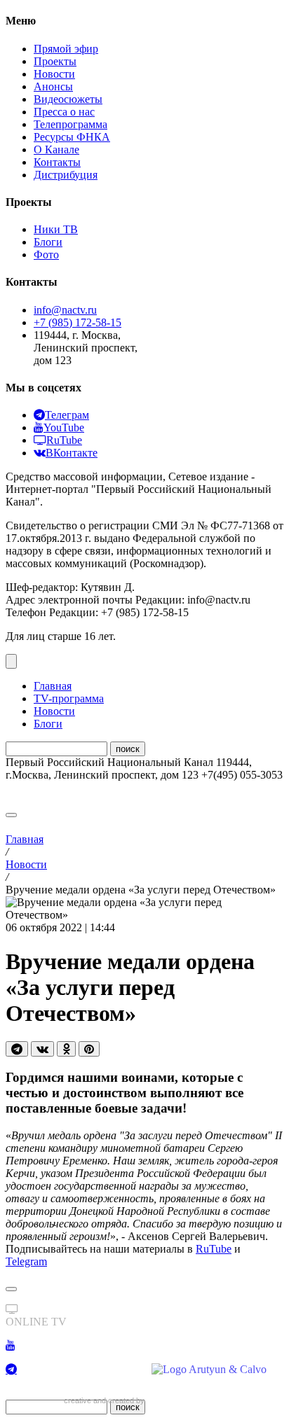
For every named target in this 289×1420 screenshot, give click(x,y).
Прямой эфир (66, 49)
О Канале (56, 149)
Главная (53, 686)
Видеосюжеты (68, 99)
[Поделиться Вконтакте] (42, 1049)
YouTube (63, 427)
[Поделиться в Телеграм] (17, 1049)
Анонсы (53, 86)
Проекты (55, 61)
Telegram (26, 1261)
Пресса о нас (64, 112)
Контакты (57, 162)
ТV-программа (69, 698)
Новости (54, 74)
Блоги (48, 242)
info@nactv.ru (65, 310)
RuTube (64, 440)
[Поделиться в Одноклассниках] (66, 1049)
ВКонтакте (72, 453)
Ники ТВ (56, 229)
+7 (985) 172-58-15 (77, 322)
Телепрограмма (70, 124)
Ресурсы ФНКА (72, 137)
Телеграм (67, 415)
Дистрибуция (66, 175)
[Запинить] (89, 1049)
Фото (46, 254)
